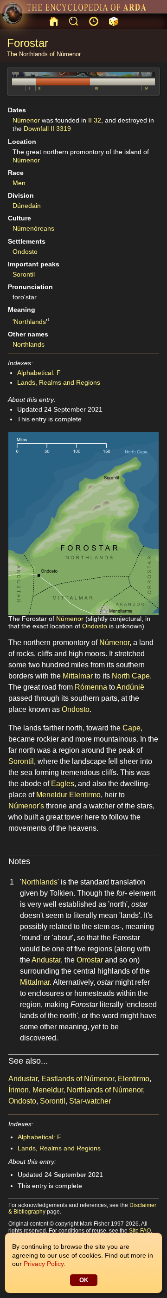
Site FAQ (140, 1230)
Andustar (46, 960)
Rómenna (91, 687)
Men (19, 183)
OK (83, 1280)
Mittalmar (78, 676)
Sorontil (24, 274)
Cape (131, 728)
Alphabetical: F (39, 372)
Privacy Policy (44, 1263)
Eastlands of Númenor (77, 1079)
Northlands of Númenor (105, 1090)
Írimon (18, 1090)
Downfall (36, 128)
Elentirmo (85, 795)
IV (146, 88)
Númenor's (26, 806)
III (96, 88)
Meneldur (51, 795)
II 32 (94, 120)
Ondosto (25, 251)
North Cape (131, 676)
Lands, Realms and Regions (58, 382)
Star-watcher (90, 1101)
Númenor (69, 54)
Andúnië (130, 687)
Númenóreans (33, 228)
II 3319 (61, 128)
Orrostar (90, 960)
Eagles (62, 784)
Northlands (33, 54)
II (39, 88)
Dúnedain (27, 205)
